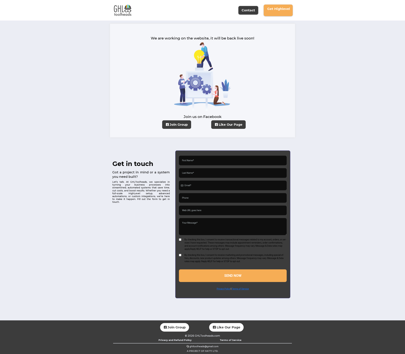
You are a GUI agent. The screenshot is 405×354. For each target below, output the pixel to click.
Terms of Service (240, 289)
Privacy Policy (223, 289)
